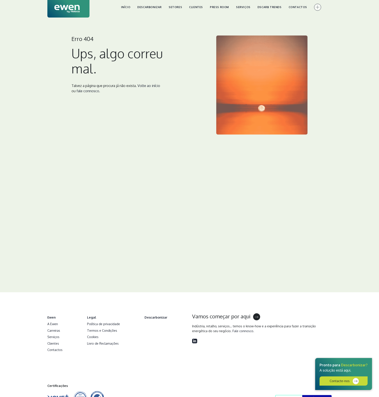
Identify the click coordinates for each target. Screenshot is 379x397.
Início (126, 7)
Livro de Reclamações (103, 343)
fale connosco (88, 91)
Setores (175, 7)
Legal (91, 317)
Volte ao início (149, 85)
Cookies (92, 337)
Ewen (51, 317)
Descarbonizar (149, 7)
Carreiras (53, 330)
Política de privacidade (103, 324)
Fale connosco (242, 331)
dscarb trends (269, 7)
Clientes (196, 7)
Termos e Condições (102, 330)
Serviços (243, 7)
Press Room (219, 7)
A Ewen (52, 324)
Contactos (298, 7)
